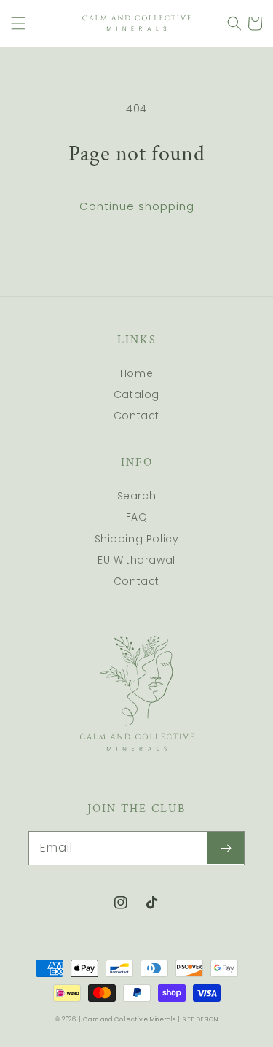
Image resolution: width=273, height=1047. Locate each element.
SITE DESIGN (200, 1019)
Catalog (136, 394)
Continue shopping (136, 206)
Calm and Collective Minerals (129, 1019)
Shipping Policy (137, 539)
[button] (18, 23)
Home (136, 373)
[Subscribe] (225, 848)
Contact (136, 415)
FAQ (137, 517)
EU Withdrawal (136, 560)
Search (137, 496)
